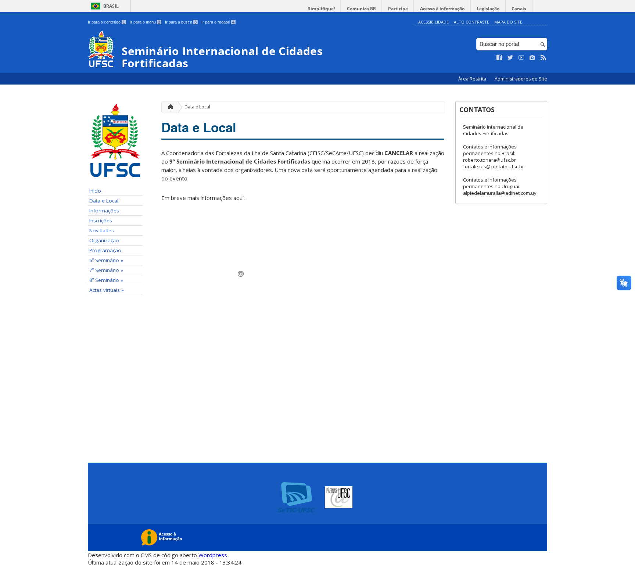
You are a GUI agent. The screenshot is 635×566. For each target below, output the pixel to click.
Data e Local (103, 200)
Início (95, 190)
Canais (519, 9)
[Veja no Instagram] (532, 58)
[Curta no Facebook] (499, 58)
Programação (105, 250)
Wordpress (212, 555)
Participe (398, 9)
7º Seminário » (106, 270)
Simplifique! (321, 9)
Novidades (101, 230)
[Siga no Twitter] (510, 58)
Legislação (488, 9)
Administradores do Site (521, 79)
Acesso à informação (442, 9)
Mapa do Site (508, 22)
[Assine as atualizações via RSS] (543, 58)
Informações (104, 210)
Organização (104, 240)
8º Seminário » (106, 280)
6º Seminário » (106, 260)
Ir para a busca (181, 22)
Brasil (111, 6)
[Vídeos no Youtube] (521, 58)
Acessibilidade (433, 22)
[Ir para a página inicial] (169, 107)
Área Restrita (472, 79)
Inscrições (100, 220)
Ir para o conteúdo (106, 22)
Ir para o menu (145, 22)
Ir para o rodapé (217, 22)
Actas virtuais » (106, 290)
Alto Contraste (471, 22)
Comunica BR (361, 9)
